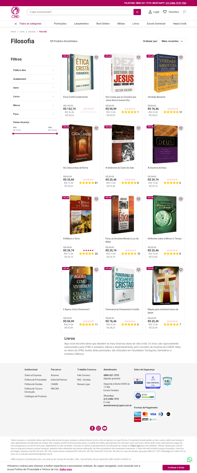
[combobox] (84, 12)
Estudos (31, 32)
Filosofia (43, 32)
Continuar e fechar (176, 468)
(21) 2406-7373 (173, 3)
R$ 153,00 (52, 130)
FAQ (184, 3)
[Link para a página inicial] (13, 32)
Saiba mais (66, 469)
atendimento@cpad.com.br (118, 405)
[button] (35, 70)
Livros (22, 32)
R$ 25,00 (17, 130)
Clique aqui (135, 446)
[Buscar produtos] (137, 12)
